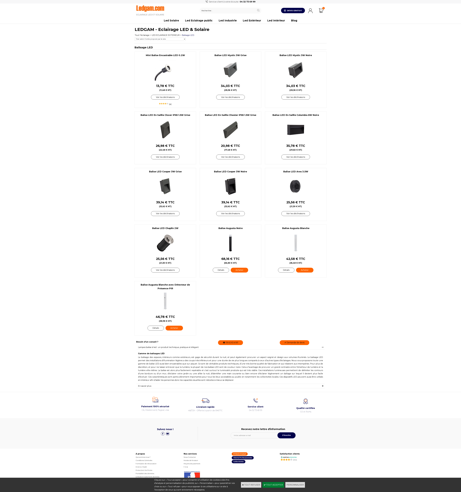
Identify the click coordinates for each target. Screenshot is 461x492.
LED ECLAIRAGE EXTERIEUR (166, 35)
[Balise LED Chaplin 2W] (165, 253)
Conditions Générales (144, 460)
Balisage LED (188, 35)
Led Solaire (171, 20)
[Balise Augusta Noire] (230, 253)
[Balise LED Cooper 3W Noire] (230, 196)
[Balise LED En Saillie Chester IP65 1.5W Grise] (230, 140)
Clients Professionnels (242, 458)
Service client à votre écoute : (232, 1)
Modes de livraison (191, 460)
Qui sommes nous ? (143, 457)
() (295, 460)
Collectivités (238, 462)
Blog (294, 20)
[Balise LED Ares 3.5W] (295, 196)
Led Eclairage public (198, 20)
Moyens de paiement (192, 464)
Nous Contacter (190, 457)
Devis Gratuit (240, 454)
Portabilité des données (145, 473)
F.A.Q (186, 467)
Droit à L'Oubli (141, 467)
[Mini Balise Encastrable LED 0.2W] (165, 80)
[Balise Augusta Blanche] (295, 253)
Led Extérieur (252, 20)
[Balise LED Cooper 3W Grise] (165, 196)
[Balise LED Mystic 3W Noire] (295, 80)
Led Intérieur (276, 20)
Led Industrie (228, 20)
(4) (170, 104)
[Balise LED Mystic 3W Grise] (230, 80)
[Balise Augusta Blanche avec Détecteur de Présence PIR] (165, 311)
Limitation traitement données (147, 477)
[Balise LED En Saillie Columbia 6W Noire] (295, 140)
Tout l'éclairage (142, 35)
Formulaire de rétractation (146, 464)
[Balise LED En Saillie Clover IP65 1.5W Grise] (165, 140)
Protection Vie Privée (144, 470)
